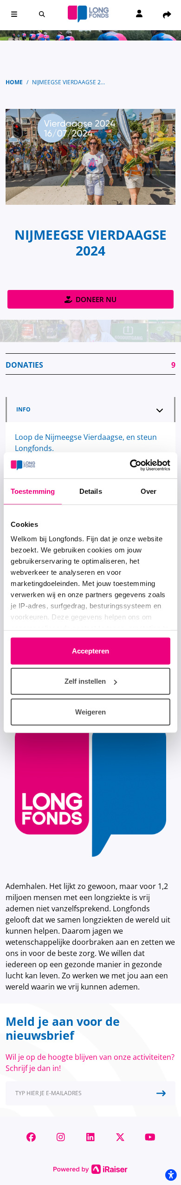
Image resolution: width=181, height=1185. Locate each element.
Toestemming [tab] (33, 491)
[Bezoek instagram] (61, 1137)
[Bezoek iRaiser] (90, 1168)
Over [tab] (148, 491)
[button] (14, 14)
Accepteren (90, 650)
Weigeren (90, 711)
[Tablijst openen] (159, 410)
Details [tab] (90, 491)
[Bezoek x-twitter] (120, 1137)
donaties (90, 365)
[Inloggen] (139, 14)
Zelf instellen (85, 681)
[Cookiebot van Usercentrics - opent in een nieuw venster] (130, 465)
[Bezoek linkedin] (90, 1137)
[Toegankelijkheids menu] (170, 1174)
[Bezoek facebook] (31, 1137)
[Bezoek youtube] (150, 1137)
